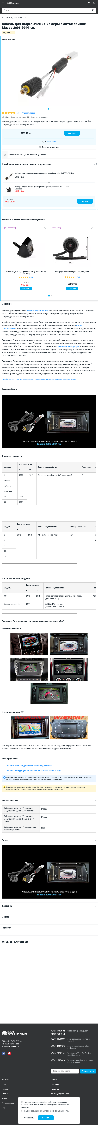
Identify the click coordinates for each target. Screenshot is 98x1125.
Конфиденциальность (60, 1094)
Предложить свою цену (50, 147)
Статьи (5, 1094)
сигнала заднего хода (33, 770)
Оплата (5, 917)
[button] (48, 109)
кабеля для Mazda (29, 765)
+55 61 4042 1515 (58, 1046)
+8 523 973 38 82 (58, 1031)
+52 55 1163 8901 (58, 1039)
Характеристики (10, 800)
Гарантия (6, 928)
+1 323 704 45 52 (58, 1034)
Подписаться (88, 1071)
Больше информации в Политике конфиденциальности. (45, 1111)
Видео (5, 840)
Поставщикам (8, 1103)
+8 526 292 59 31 (58, 1053)
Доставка (7, 906)
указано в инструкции (68, 346)
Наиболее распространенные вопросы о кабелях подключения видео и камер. (39, 379)
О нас (4, 1084)
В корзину (72, 133)
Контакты (6, 1080)
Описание (7, 304)
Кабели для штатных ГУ (16, 17)
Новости (5, 1089)
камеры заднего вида (37, 310)
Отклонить (29, 1118)
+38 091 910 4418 (58, 1060)
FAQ (3, 1108)
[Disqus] (49, 978)
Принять (46, 1118)
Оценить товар (28, 113)
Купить (85, 201)
